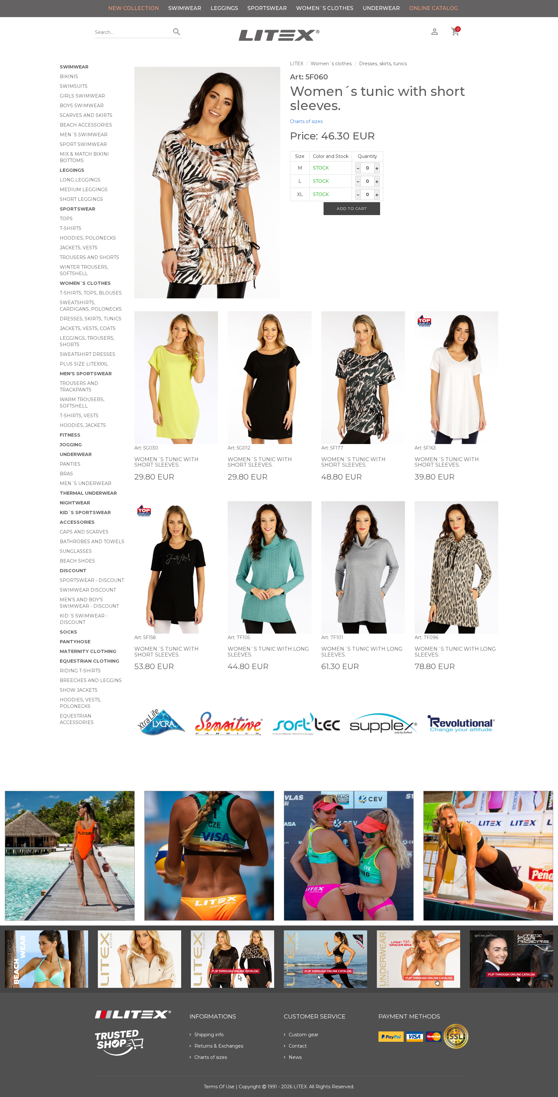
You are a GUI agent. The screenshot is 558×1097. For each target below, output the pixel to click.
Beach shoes (77, 561)
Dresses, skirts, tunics (90, 319)
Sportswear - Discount (92, 580)
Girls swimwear (82, 96)
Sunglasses (76, 551)
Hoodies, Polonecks (88, 238)
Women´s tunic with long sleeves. (268, 652)
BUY (213, 476)
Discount (73, 571)
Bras (66, 474)
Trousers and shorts (89, 257)
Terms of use (219, 1087)
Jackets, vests (79, 248)
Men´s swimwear (84, 135)
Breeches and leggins (91, 680)
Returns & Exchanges (218, 1046)
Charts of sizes (306, 121)
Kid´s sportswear (85, 512)
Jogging (71, 445)
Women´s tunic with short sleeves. (166, 462)
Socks (68, 632)
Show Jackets (79, 690)
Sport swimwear (83, 144)
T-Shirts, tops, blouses (91, 293)
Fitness (70, 435)
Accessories (77, 522)
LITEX (296, 64)
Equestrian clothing (89, 661)
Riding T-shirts (80, 671)
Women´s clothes (324, 8)
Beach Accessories (86, 125)
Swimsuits (74, 86)
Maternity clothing (88, 651)
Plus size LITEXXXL (84, 364)
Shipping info (209, 1035)
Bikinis (69, 76)
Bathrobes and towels (92, 541)
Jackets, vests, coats (88, 328)
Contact (298, 1046)
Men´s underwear (85, 483)
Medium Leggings (84, 189)
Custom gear (303, 1035)
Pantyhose (75, 642)
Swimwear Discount (88, 590)
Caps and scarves (84, 532)
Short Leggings (81, 199)
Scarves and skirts (86, 115)
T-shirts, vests (79, 416)
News (295, 1057)
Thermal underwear (88, 493)
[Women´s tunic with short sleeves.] (207, 182)
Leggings (224, 8)
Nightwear (75, 503)
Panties (70, 464)
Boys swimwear (82, 106)
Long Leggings (80, 180)
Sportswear (267, 8)
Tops (66, 219)
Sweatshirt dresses (87, 354)
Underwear (381, 8)
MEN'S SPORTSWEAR (86, 374)
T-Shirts (70, 228)
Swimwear (184, 8)
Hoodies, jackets (83, 425)
